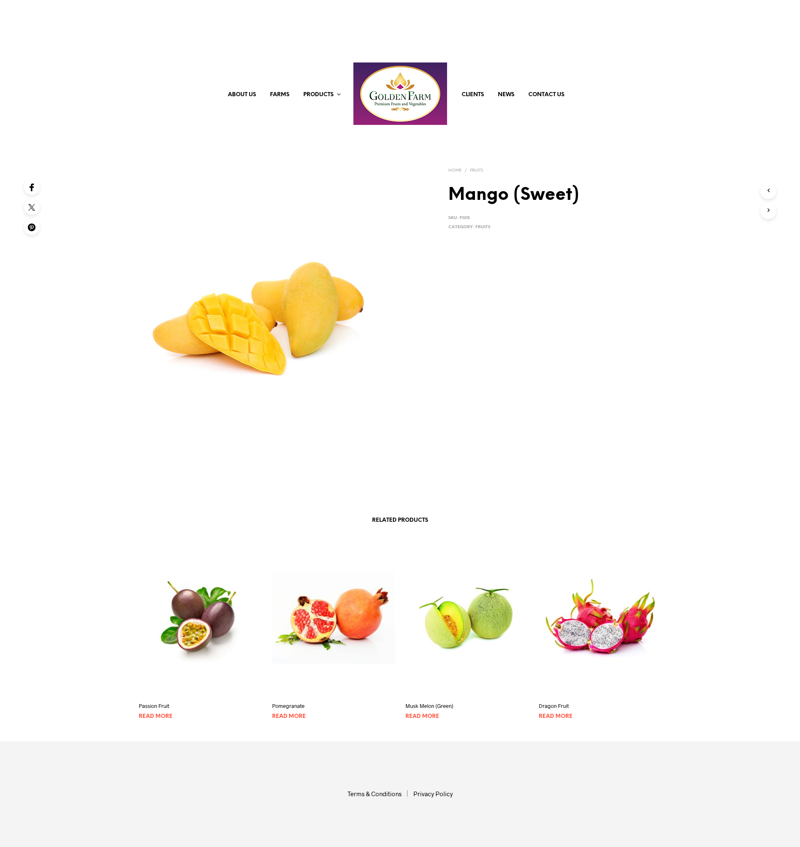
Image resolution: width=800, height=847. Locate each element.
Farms (280, 94)
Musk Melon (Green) (429, 706)
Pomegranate (288, 706)
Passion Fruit (154, 706)
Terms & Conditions (375, 793)
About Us (242, 94)
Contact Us (546, 94)
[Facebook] (32, 187)
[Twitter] (32, 207)
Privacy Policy (433, 793)
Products (318, 94)
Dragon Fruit (554, 706)
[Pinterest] (32, 227)
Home (455, 170)
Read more (155, 716)
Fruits (476, 170)
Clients (473, 94)
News (506, 94)
